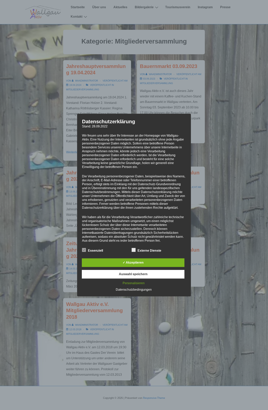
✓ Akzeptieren (133, 262)
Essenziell (95, 250)
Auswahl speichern (133, 274)
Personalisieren (134, 283)
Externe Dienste (149, 250)
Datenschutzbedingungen (134, 289)
